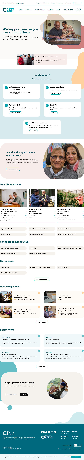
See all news (42, 366)
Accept (76, 457)
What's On (50, 9)
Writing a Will (3, 220)
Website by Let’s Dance (8, 447)
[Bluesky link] (52, 432)
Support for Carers (39, 9)
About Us (28, 9)
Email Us (54, 112)
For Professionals (65, 433)
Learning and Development (35, 213)
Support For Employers (57, 3)
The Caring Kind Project (63, 215)
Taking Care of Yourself (63, 211)
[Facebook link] (42, 432)
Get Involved (68, 3)
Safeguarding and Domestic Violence (66, 219)
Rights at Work (32, 211)
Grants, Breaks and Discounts (7, 215)
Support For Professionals (42, 3)
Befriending (60, 213)
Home (21, 9)
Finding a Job (32, 215)
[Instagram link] (45, 432)
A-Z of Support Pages (42, 279)
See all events (42, 322)
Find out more (53, 457)
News (58, 9)
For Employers (64, 436)
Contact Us (75, 438)
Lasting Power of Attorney (6, 217)
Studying (31, 217)
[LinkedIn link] (49, 432)
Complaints (65, 448)
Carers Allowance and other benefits (9, 211)
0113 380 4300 (20, 3)
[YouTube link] (55, 432)
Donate (77, 3)
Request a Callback (15, 112)
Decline (67, 457)
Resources (60, 448)
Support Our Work (68, 9)
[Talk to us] (79, 9)
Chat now (33, 130)
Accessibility (78, 448)
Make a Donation (13, 169)
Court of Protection (5, 219)
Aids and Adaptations (62, 217)
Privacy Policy (72, 448)
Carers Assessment (4, 213)
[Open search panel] (76, 9)
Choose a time (55, 93)
